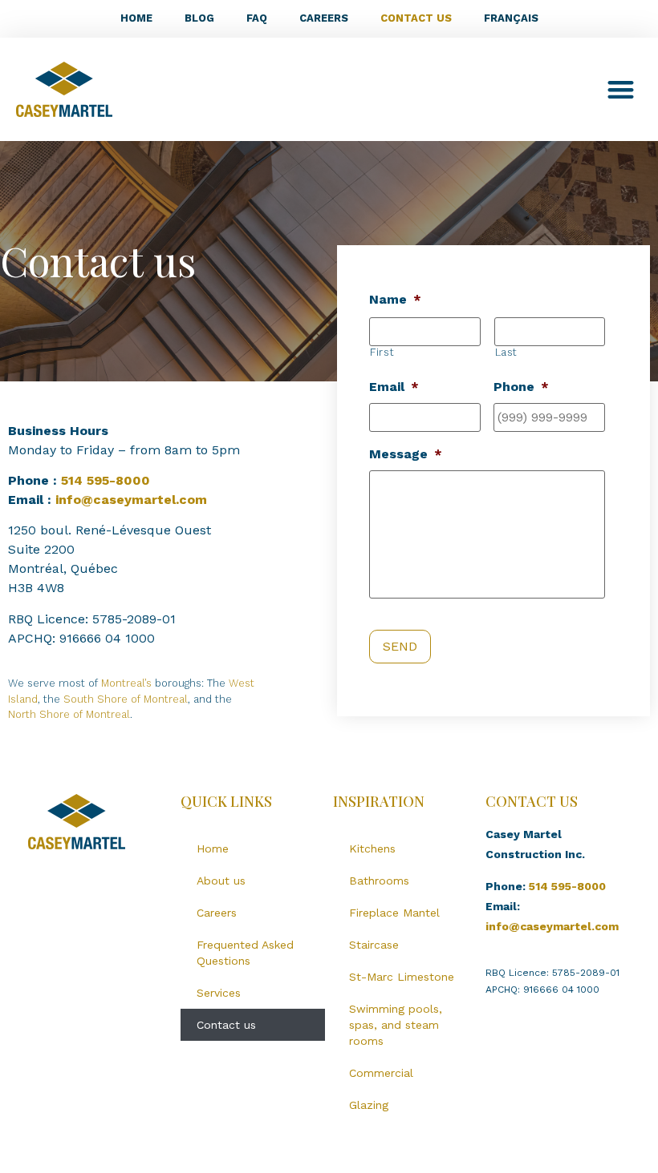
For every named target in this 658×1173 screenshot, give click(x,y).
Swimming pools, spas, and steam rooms (395, 1024)
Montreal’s (126, 683)
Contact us (416, 18)
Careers (323, 18)
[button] (620, 89)
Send (400, 646)
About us (221, 880)
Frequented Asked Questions (245, 952)
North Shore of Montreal (69, 714)
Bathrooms (379, 880)
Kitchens (372, 848)
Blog (199, 18)
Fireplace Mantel (394, 912)
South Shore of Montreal (125, 699)
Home (136, 18)
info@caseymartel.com (131, 499)
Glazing (368, 1104)
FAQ (256, 18)
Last (506, 352)
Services (219, 992)
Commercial (381, 1072)
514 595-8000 (105, 480)
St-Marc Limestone (401, 976)
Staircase (374, 944)
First (382, 352)
